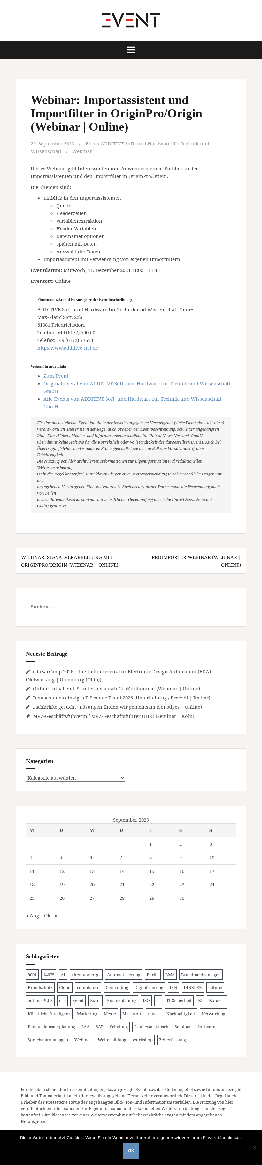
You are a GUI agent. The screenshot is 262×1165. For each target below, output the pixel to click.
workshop (143, 1040)
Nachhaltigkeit (180, 1013)
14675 (48, 974)
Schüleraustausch (151, 1027)
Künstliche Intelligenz (49, 1013)
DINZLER (193, 987)
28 (122, 898)
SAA (85, 1027)
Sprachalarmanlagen (48, 1040)
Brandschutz (40, 987)
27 (92, 898)
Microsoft (132, 1013)
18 (32, 884)
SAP (100, 1027)
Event (78, 1000)
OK (131, 1150)
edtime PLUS (40, 1000)
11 (32, 871)
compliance (88, 987)
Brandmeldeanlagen (201, 974)
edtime (215, 987)
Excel (95, 1000)
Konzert (217, 1000)
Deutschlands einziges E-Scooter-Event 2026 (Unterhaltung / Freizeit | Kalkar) (121, 697)
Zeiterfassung (172, 1040)
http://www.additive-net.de (67, 347)
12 (62, 871)
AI (63, 974)
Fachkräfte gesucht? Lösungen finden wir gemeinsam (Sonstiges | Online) (117, 707)
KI (200, 1000)
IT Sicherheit (179, 1000)
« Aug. (33, 915)
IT (158, 1000)
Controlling (117, 987)
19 (62, 884)
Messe (110, 1013)
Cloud (65, 987)
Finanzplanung (121, 1000)
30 (181, 898)
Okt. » (50, 915)
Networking (213, 1013)
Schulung (119, 1027)
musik (154, 1013)
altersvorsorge (86, 974)
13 (92, 871)
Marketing (87, 1013)
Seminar (183, 1027)
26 (62, 898)
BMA (170, 974)
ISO (146, 1000)
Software (206, 1027)
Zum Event (55, 376)
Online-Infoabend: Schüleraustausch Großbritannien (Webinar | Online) (116, 688)
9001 (32, 974)
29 (151, 898)
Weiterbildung (112, 1040)
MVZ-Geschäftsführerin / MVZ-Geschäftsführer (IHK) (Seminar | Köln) (113, 716)
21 (122, 884)
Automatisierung (123, 974)
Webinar (82, 151)
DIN (173, 987)
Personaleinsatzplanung (51, 1027)
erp (62, 1000)
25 (32, 898)
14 (122, 871)
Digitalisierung (149, 987)
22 (151, 884)
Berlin (153, 974)
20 (92, 884)
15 (151, 871)
